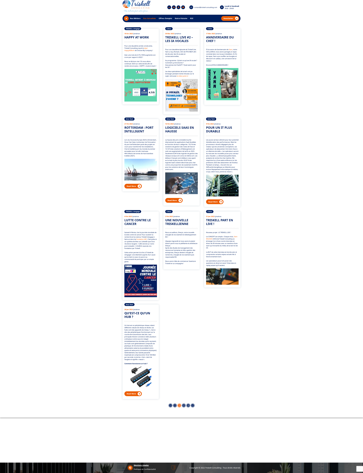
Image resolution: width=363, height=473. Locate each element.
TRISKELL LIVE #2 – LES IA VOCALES (179, 39)
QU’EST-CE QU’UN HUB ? (137, 315)
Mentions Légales (141, 465)
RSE (191, 18)
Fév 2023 (128, 124)
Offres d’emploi (165, 18)
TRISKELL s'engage (133, 29)
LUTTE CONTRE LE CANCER (137, 222)
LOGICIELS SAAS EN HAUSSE (179, 129)
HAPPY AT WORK (136, 37)
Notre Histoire (181, 18)
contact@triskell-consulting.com (205, 7)
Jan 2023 (210, 216)
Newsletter (228, 18)
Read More (131, 186)
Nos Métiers (135, 18)
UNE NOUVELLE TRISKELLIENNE (176, 222)
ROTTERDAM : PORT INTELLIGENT (139, 129)
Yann (230, 49)
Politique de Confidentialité (145, 469)
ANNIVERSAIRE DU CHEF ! (220, 39)
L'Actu (169, 29)
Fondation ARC (141, 239)
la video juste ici (182, 76)
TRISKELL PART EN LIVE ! (219, 222)
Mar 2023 (169, 34)
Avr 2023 (128, 34)
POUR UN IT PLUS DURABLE (219, 129)
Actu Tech (129, 119)
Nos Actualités (149, 18)
